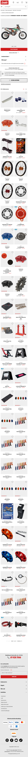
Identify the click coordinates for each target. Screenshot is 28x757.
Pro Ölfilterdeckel (21, 224)
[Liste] (26, 89)
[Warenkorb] (26, 2)
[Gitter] (24, 89)
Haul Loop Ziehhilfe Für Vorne (7, 589)
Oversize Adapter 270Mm (20, 134)
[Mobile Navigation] (2, 7)
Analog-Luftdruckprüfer (21, 589)
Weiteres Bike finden (13, 52)
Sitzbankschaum (7, 110)
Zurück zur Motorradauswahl (8, 12)
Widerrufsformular (4, 704)
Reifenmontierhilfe (20, 522)
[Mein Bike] (18, 2)
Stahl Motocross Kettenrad (21, 201)
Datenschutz (3, 700)
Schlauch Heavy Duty (7, 341)
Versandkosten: (7, 751)
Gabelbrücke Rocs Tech (7, 156)
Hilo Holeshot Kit (7, 635)
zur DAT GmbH (20, 69)
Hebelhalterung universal (7, 544)
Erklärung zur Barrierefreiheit (7, 706)
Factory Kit (21, 156)
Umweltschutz (4, 708)
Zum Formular (11, 75)
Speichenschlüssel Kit (21, 544)
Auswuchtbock (21, 341)
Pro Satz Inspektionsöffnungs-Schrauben (7, 271)
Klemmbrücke (7, 431)
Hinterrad (7, 179)
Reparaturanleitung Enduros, (7, 522)
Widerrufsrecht (4, 702)
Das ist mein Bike (14, 49)
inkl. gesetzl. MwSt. (14, 750)
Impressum (3, 696)
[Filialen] (13, 2)
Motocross (7, 386)
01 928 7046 (15, 657)
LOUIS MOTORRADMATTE (21, 386)
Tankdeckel (7, 134)
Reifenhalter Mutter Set (21, 431)
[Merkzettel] (22, 2)
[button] (26, 7)
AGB (2, 698)
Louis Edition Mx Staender (21, 363)
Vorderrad (21, 179)
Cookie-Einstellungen (5, 710)
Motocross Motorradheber (7, 363)
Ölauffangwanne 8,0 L (7, 317)
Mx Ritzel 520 (20, 294)
